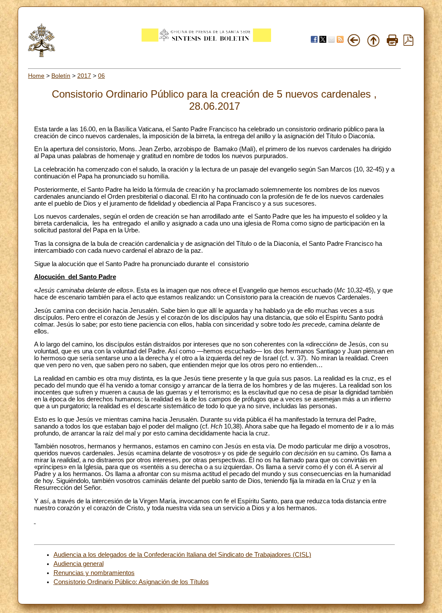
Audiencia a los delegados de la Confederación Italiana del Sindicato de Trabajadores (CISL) (182, 554)
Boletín (60, 75)
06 (101, 75)
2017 (84, 75)
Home (36, 75)
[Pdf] (408, 43)
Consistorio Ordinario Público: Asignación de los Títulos (131, 581)
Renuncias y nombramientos (94, 572)
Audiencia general (79, 563)
